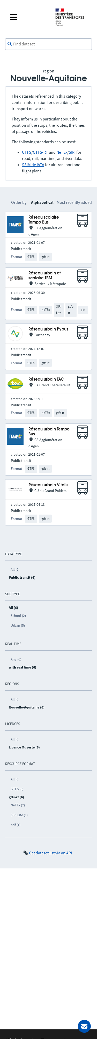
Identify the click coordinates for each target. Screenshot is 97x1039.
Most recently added (74, 202)
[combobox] (48, 44)
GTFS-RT (40, 152)
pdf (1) (15, 824)
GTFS (26, 152)
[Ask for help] (84, 1026)
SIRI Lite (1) (19, 815)
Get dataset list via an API (50, 852)
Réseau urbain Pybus (48, 329)
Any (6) (16, 659)
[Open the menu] (28, 17)
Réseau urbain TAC (46, 379)
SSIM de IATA (33, 164)
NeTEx (61, 152)
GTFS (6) (17, 789)
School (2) (18, 615)
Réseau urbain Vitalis (48, 485)
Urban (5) (18, 625)
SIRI (72, 152)
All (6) (15, 569)
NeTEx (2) (18, 805)
